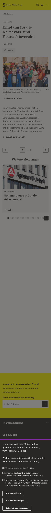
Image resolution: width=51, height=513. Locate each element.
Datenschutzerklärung (28, 461)
